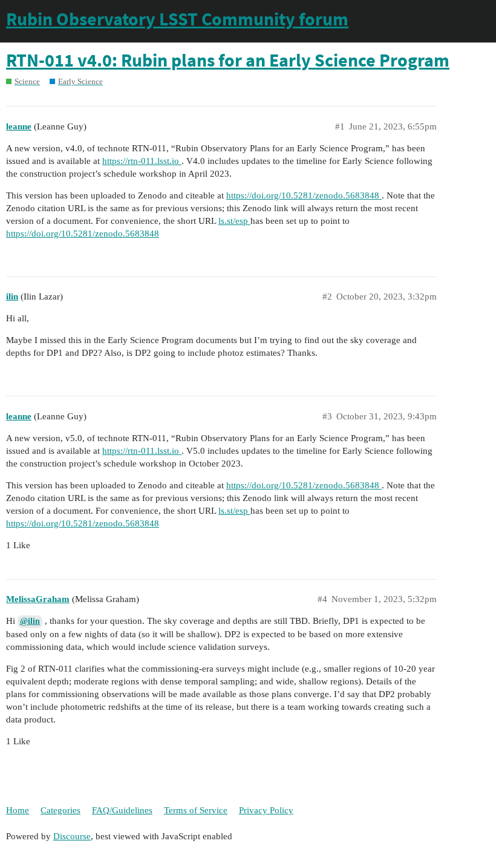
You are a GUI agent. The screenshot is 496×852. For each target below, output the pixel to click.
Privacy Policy (266, 810)
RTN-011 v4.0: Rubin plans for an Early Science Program (227, 59)
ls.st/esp (234, 221)
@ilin (30, 621)
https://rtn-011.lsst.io (141, 161)
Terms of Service (195, 810)
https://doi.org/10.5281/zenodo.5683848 (304, 195)
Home (17, 810)
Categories (60, 810)
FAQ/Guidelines (122, 810)
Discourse (72, 836)
